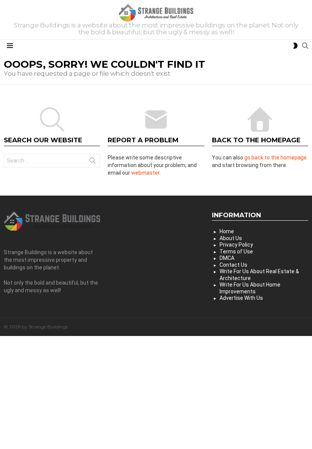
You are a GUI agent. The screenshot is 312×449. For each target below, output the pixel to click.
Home (227, 231)
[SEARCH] (305, 46)
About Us (231, 238)
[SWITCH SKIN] (295, 46)
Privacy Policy (236, 245)
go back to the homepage (275, 157)
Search (92, 162)
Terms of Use (236, 251)
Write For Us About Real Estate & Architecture (259, 274)
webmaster (145, 173)
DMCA (227, 258)
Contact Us (233, 265)
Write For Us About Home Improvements (250, 288)
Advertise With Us (241, 298)
